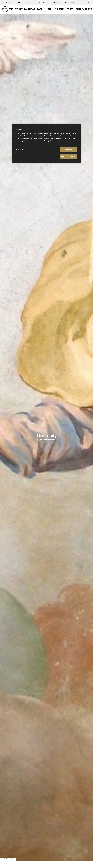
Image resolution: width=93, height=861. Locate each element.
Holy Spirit (59, 9)
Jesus (29, 2)
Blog (72, 2)
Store (64, 2)
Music (45, 2)
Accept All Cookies (68, 156)
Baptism (41, 9)
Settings (20, 149)
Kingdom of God (84, 9)
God (50, 9)
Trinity (70, 9)
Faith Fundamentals (25, 9)
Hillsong (21, 2)
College (37, 2)
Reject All (68, 149)
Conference (55, 2)
